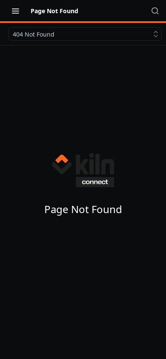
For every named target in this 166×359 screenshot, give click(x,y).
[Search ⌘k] (155, 10)
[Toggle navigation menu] (15, 10)
